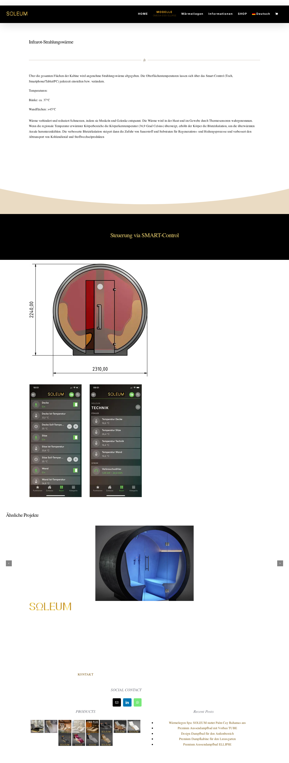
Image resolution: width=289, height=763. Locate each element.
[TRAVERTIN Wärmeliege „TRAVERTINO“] (65, 723)
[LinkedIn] (127, 702)
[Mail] (117, 702)
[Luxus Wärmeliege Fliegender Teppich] (106, 735)
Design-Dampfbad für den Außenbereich (207, 733)
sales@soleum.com (90, 657)
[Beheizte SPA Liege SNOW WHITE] (133, 723)
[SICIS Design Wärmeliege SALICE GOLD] (51, 723)
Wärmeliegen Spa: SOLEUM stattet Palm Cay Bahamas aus (207, 723)
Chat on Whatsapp (86, 666)
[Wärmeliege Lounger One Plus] (79, 723)
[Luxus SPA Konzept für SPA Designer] (106, 723)
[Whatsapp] (138, 702)
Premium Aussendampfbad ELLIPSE (207, 744)
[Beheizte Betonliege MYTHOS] (65, 735)
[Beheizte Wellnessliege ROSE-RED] (79, 735)
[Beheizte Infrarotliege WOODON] (120, 723)
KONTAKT (85, 674)
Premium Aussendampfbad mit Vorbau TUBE (207, 728)
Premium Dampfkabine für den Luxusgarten (207, 739)
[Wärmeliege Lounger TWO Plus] (93, 723)
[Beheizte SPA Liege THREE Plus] (37, 723)
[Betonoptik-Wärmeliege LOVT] (93, 735)
